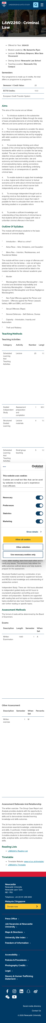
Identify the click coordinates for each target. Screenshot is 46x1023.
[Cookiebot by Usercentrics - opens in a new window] (32, 466)
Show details (32, 532)
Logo (4, 5)
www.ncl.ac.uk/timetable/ (34, 861)
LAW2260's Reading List (18, 851)
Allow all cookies (23, 539)
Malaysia (9, 901)
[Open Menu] (41, 4)
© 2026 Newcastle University (29, 1015)
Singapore (20, 901)
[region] (23, 417)
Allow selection (23, 547)
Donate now (12, 906)
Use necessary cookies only (23, 554)
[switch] (39, 505)
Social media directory (32, 1006)
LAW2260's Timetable (17, 864)
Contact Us (36, 1010)
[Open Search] (35, 4)
